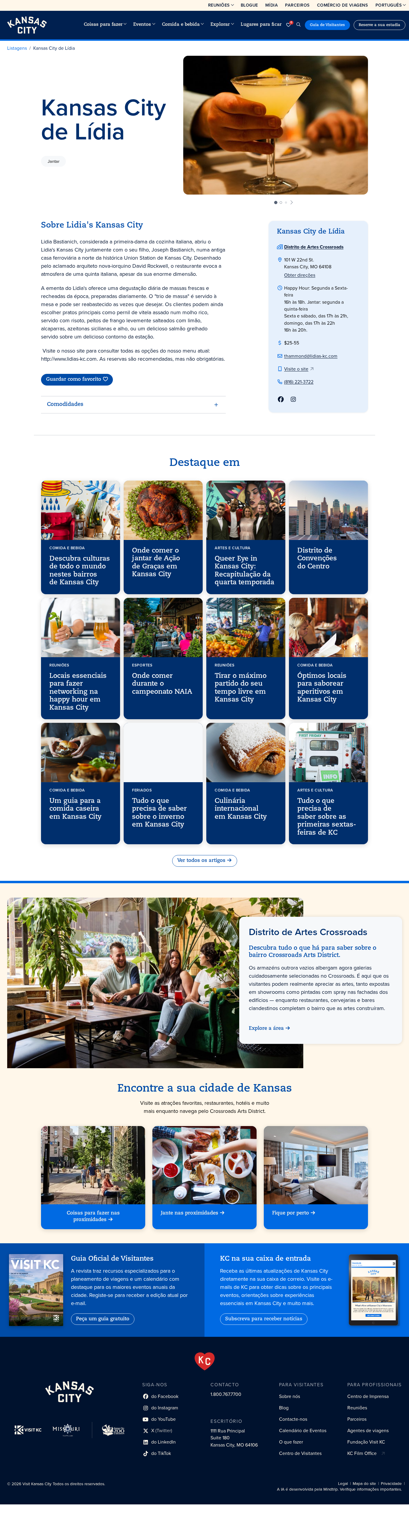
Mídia (271, 5)
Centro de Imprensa (368, 1396)
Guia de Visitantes (327, 25)
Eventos (142, 24)
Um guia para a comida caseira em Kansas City (75, 809)
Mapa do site (364, 1483)
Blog (284, 1407)
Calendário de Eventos (302, 1430)
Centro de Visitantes (300, 1453)
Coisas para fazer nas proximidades (93, 1216)
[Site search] (298, 25)
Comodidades (65, 404)
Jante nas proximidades (189, 1213)
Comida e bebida (181, 24)
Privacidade (391, 1483)
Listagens (17, 48)
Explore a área (266, 1028)
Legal (343, 1483)
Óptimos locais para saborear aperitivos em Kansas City (321, 688)
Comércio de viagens (342, 5)
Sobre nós (289, 1396)
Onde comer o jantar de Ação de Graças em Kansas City (156, 562)
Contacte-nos (293, 1419)
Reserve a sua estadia (379, 25)
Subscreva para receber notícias (263, 1319)
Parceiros (297, 5)
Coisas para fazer (103, 24)
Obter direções (299, 275)
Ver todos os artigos (201, 860)
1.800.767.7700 (225, 1394)
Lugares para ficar (261, 24)
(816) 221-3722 (298, 381)
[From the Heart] (205, 1361)
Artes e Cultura (233, 548)
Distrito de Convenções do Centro (317, 558)
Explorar (220, 24)
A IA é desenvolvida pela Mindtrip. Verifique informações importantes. (339, 1489)
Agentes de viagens (368, 1430)
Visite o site (296, 368)
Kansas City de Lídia (54, 48)
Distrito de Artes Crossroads (313, 246)
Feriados (142, 790)
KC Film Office (362, 1453)
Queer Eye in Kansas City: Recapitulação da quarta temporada (244, 571)
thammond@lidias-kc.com (310, 356)
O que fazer (291, 1441)
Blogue (249, 5)
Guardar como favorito (73, 379)
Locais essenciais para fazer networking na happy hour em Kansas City (78, 692)
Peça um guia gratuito (102, 1319)
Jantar (54, 161)
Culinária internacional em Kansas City (241, 809)
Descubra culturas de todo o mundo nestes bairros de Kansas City (79, 571)
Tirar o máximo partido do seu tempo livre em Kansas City (240, 688)
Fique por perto (290, 1213)
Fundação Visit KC (366, 1441)
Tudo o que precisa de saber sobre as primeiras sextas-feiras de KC (326, 817)
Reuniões (219, 5)
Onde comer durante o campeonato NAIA (162, 684)
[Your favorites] (288, 25)
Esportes (142, 665)
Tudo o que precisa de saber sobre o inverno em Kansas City (159, 813)
